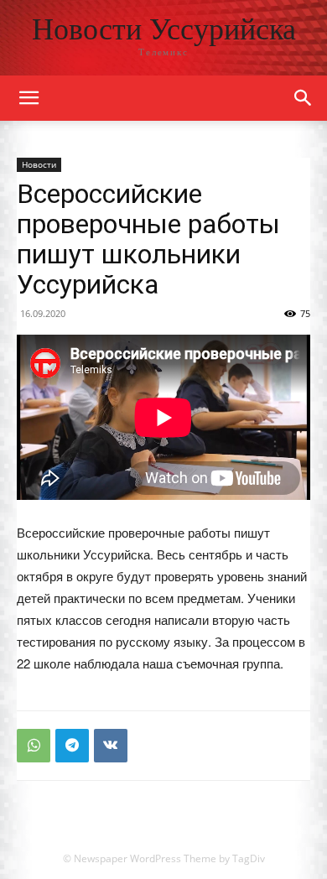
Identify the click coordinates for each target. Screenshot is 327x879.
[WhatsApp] (33, 745)
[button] (303, 98)
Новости (39, 164)
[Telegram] (72, 745)
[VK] (110, 745)
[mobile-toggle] (28, 98)
